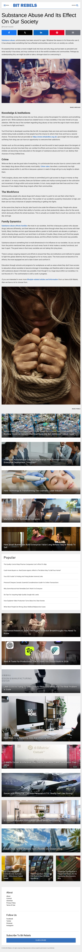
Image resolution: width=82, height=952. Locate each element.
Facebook (9, 919)
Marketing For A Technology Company (22, 519)
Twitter (8, 921)
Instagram (9, 925)
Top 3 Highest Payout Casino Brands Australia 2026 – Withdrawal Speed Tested (13, 875)
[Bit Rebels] (24, 7)
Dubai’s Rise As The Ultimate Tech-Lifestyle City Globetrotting (33, 849)
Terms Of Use (10, 905)
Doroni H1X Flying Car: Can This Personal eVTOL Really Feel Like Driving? (38, 793)
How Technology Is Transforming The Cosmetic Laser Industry (33, 490)
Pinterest (9, 923)
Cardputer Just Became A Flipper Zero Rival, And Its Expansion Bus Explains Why (67, 875)
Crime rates (45, 166)
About (8, 896)
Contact (9, 898)
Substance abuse (8, 40)
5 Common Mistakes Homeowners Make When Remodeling (32, 820)
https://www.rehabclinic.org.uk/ (45, 137)
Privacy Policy (11, 903)
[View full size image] (41, 81)
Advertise (9, 901)
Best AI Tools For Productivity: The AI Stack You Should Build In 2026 (36, 661)
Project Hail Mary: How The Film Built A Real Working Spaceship (40, 876)
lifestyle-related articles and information (42, 279)
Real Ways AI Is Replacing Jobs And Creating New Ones (30, 738)
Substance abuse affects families (14, 226)
